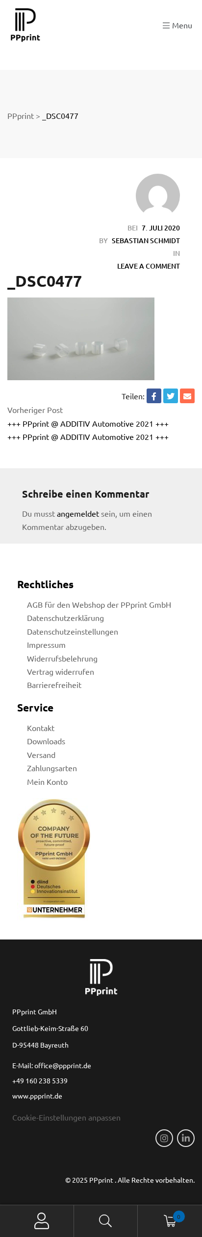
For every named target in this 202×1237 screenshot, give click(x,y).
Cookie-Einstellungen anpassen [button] (66, 1117)
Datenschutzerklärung (65, 617)
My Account (42, 1221)
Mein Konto (47, 781)
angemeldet (78, 513)
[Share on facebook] (154, 396)
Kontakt (40, 728)
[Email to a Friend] (187, 396)
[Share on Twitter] (170, 396)
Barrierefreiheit (54, 684)
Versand (41, 754)
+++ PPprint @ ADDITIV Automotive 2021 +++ (88, 423)
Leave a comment (148, 266)
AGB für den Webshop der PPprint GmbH (99, 604)
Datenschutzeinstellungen (72, 631)
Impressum (46, 644)
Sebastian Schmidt (146, 240)
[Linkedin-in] (186, 1138)
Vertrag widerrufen (60, 671)
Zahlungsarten (52, 768)
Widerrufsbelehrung (62, 658)
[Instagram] (164, 1138)
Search (106, 1221)
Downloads (46, 741)
